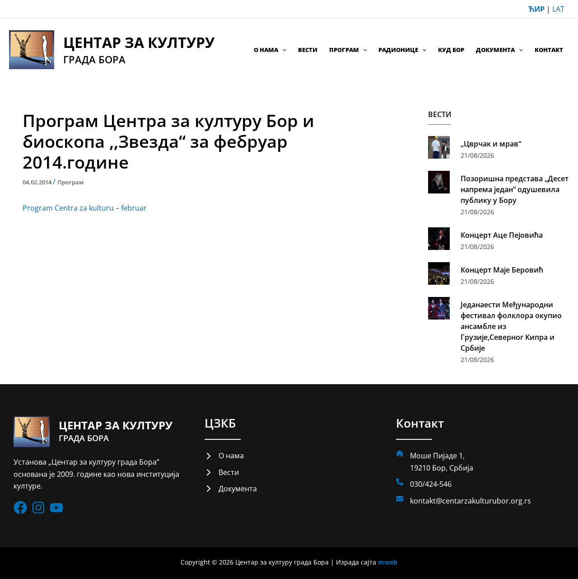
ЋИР (536, 9)
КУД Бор (451, 50)
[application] (282, 50)
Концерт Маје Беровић (502, 270)
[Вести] (222, 472)
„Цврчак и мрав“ (491, 144)
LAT (558, 9)
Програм (344, 50)
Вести (307, 50)
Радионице (398, 50)
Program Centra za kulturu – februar (85, 208)
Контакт (549, 50)
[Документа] (231, 488)
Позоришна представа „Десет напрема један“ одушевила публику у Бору (515, 189)
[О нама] (224, 455)
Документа (495, 50)
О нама (266, 50)
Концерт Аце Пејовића (502, 235)
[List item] (20, 507)
